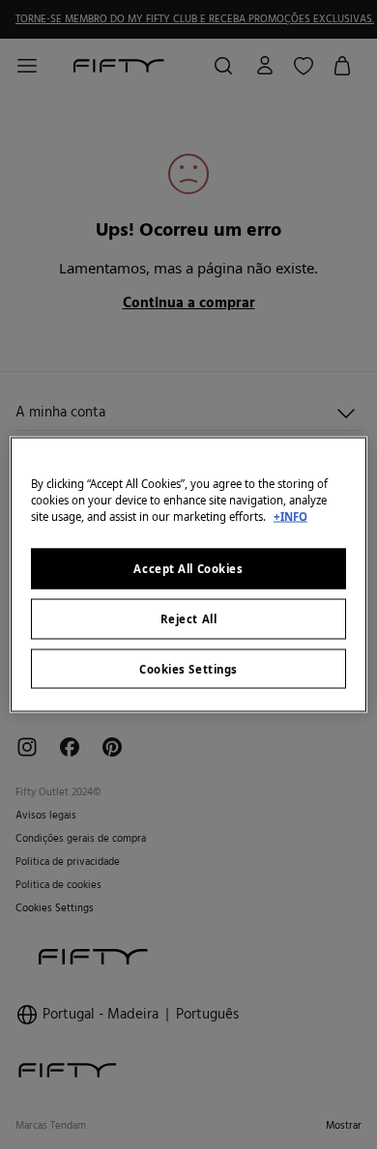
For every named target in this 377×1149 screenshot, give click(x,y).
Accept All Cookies (188, 567)
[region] (189, 574)
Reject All (189, 618)
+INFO (290, 515)
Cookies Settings (188, 668)
